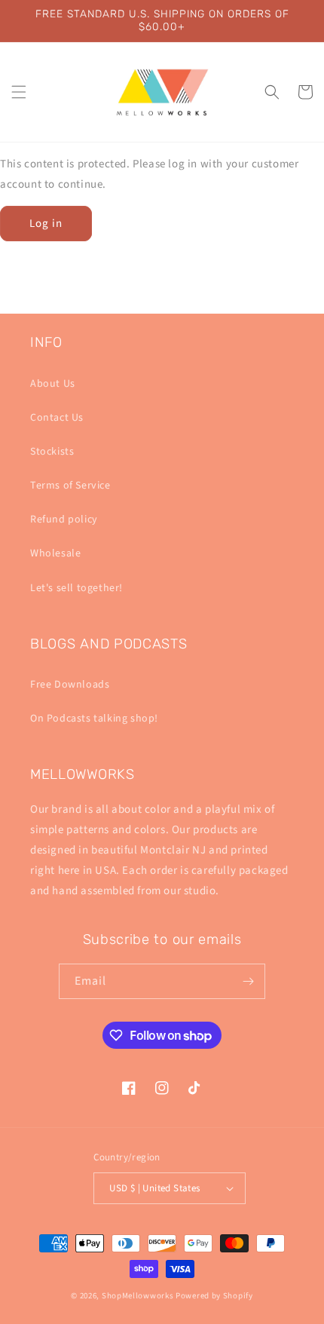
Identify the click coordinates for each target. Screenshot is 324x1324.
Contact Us (57, 417)
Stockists (52, 451)
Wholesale (55, 553)
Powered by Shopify (214, 1295)
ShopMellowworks (138, 1295)
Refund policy (64, 519)
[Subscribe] (247, 981)
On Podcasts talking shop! (94, 718)
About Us (52, 383)
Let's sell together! (76, 588)
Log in (46, 223)
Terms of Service (70, 485)
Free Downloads (69, 684)
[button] (18, 92)
